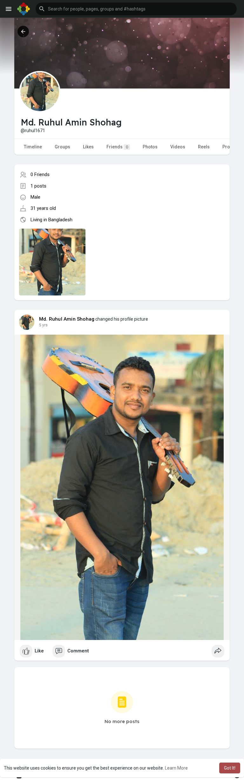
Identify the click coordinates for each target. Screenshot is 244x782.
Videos (177, 146)
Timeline (33, 146)
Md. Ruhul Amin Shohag (66, 319)
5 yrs (43, 325)
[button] (136, 9)
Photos (150, 146)
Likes (88, 146)
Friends (117, 146)
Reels (204, 146)
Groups (62, 146)
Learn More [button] (176, 768)
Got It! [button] (229, 768)
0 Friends (40, 174)
